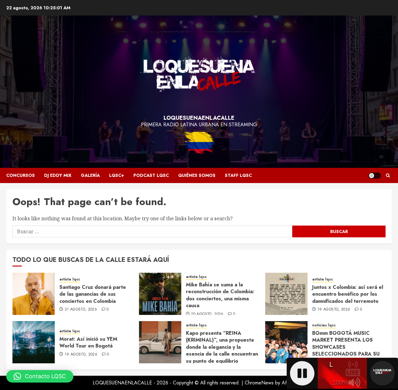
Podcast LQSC (151, 175)
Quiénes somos (196, 175)
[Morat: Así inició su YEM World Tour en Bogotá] (33, 342)
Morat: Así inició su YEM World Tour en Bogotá (88, 342)
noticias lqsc (324, 325)
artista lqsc (69, 279)
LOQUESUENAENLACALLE (199, 118)
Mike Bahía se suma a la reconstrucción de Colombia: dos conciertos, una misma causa (220, 295)
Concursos (20, 175)
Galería (90, 175)
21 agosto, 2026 (81, 309)
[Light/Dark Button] (374, 176)
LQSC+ (116, 175)
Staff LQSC (238, 175)
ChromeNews (259, 382)
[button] (388, 175)
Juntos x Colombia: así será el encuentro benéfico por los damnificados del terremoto (347, 294)
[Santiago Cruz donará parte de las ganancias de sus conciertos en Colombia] (33, 294)
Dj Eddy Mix (58, 175)
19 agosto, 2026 (333, 309)
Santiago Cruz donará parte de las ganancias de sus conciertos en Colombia (92, 294)
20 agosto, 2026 (207, 314)
